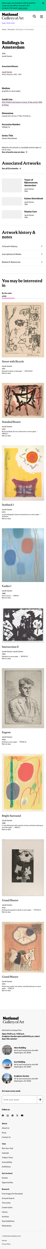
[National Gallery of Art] (23, 1020)
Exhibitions (6, 1166)
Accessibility (7, 1162)
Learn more (22, 8)
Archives (5, 1216)
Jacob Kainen (7, 72)
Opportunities (7, 1182)
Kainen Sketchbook (33, 198)
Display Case (30, 211)
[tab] (8, 295)
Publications (6, 1226)
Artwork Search (8, 1198)
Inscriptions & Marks (11, 254)
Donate (5, 1178)
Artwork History (9, 246)
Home (4, 29)
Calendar (5, 1153)
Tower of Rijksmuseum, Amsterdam (31, 182)
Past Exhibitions (8, 1221)
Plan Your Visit (7, 1148)
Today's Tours (7, 1157)
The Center (6, 1203)
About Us (5, 1128)
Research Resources (11, 262)
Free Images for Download (12, 1193)
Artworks (11, 29)
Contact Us (6, 1137)
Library (5, 1212)
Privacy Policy (6, 1244)
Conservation (7, 1207)
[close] (43, 3)
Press (4, 1132)
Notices (4, 1240)
